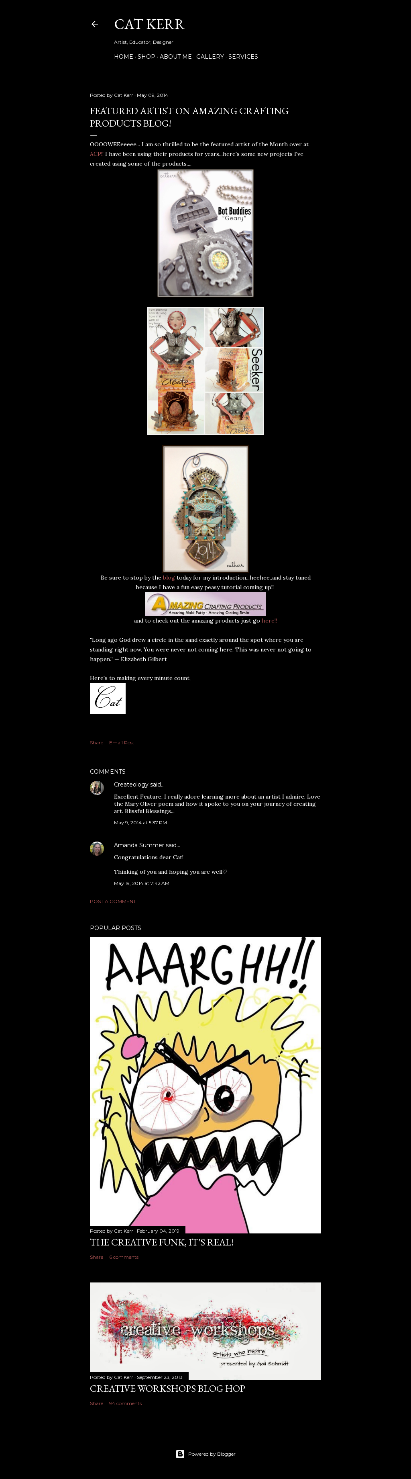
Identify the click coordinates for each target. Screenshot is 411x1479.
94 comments (125, 1403)
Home (123, 56)
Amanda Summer (139, 845)
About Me (176, 56)
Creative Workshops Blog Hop (167, 1388)
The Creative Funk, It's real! (162, 1242)
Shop (146, 56)
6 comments (123, 1257)
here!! (268, 620)
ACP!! (97, 154)
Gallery (210, 56)
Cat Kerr (149, 23)
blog (168, 577)
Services (243, 56)
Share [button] (96, 743)
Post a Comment (113, 901)
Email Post (121, 743)
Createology (131, 784)
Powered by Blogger (212, 1454)
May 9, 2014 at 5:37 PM (140, 822)
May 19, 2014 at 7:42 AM (141, 883)
